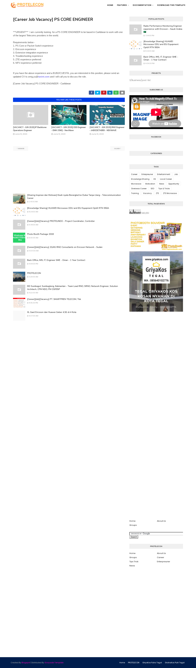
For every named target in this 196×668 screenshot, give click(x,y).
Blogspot (26, 662)
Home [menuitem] (110, 5)
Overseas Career (139, 188)
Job (176, 174)
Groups (133, 525)
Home (132, 521)
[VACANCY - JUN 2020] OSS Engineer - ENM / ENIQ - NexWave (68, 129)
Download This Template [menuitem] (171, 5)
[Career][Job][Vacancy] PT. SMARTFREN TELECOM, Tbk (54, 299)
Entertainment (163, 174)
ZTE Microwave (170, 193)
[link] (67, 76)
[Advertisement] (69, 172)
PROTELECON (34, 273)
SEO (152, 188)
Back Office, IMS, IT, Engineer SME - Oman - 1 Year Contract (56, 260)
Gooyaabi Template (54, 662)
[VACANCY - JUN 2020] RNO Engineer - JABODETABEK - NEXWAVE (107, 129)
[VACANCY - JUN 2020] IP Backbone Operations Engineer (30, 129)
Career (134, 174)
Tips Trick (133, 561)
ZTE (157, 193)
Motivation (150, 183)
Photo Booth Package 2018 (40, 234)
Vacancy (147, 193)
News (161, 183)
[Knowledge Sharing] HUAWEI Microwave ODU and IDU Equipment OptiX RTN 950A (68, 208)
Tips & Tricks (164, 188)
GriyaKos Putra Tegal (152, 662)
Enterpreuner (147, 174)
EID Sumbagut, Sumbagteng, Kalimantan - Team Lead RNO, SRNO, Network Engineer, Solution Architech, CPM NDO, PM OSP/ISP (72, 288)
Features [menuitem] (122, 5)
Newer (21, 148)
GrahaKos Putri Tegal (175, 662)
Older (117, 148)
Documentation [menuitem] (142, 5)
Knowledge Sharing (140, 179)
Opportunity (173, 183)
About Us (161, 521)
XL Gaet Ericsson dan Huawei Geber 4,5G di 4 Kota (51, 312)
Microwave (136, 183)
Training (135, 193)
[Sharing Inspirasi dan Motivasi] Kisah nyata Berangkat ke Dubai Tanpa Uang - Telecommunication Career (74, 197)
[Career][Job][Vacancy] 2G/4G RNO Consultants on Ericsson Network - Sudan (64, 247)
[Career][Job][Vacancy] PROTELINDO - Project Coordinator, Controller (61, 221)
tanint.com (43, 76)
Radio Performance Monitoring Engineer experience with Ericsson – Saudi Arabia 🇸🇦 (162, 28)
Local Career (166, 179)
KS (155, 179)
